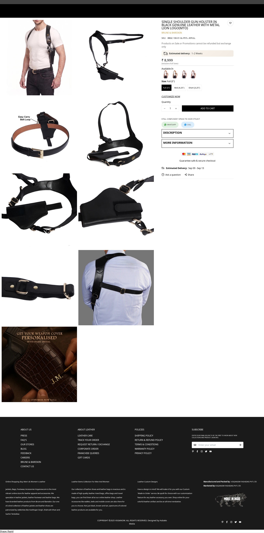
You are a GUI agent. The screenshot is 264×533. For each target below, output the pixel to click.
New (78, 14)
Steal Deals (199, 14)
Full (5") (166, 87)
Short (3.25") (194, 87)
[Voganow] (132, 8)
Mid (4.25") (179, 87)
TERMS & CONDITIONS (146, 444)
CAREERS (25, 457)
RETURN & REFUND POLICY (149, 440)
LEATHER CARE (85, 435)
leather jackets (29, 505)
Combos (156, 14)
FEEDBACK (26, 453)
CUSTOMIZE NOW (171, 96)
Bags (132, 14)
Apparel (104, 14)
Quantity (166, 101)
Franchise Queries (88, 453)
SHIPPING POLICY (144, 435)
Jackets (8, 489)
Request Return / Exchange (94, 444)
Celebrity (144, 14)
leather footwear (35, 497)
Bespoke (166, 14)
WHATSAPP (171, 124)
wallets (87, 501)
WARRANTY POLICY (144, 448)
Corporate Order (88, 448)
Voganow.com (41, 489)
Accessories (119, 14)
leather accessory (157, 497)
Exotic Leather (66, 14)
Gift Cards (84, 457)
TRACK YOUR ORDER (88, 440)
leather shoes (90, 489)
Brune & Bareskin (31, 461)
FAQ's (24, 440)
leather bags (51, 497)
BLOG (24, 448)
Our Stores (27, 444)
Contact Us (27, 466)
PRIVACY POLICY (143, 453)
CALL (189, 124)
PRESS (24, 435)
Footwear (90, 14)
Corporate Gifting (182, 14)
